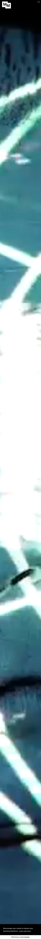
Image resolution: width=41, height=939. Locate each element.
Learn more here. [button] (25, 931)
